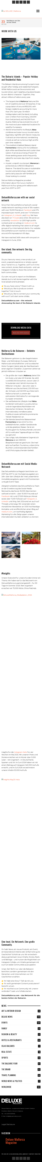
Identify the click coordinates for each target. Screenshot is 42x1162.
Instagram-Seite (20, 752)
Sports (21, 1058)
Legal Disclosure (8, 1124)
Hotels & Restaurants (21, 1040)
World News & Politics (21, 1081)
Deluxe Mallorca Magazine (15, 1141)
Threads (15, 218)
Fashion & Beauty (21, 1034)
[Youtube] (28, 2)
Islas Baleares (21, 1046)
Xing (28, 215)
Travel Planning (21, 1075)
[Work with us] (21, 49)
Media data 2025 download (21, 333)
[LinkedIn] (21, 2)
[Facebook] (13, 2)
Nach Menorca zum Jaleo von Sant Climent (13, 21)
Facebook (28, 210)
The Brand (21, 1069)
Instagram (8, 215)
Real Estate (21, 1052)
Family (21, 1028)
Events (21, 1022)
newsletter (14, 220)
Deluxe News (21, 1017)
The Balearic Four (21, 1063)
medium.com (29, 223)
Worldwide (21, 1087)
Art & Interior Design (21, 1011)
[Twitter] (24, 2)
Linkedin (18, 215)
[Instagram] (17, 2)
